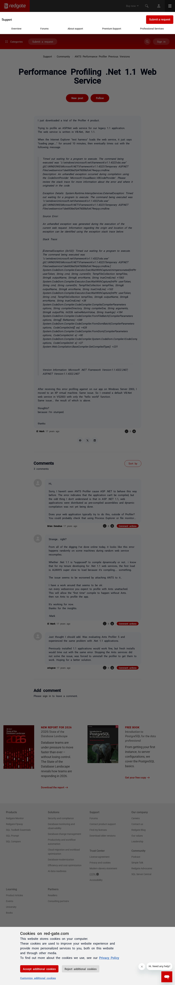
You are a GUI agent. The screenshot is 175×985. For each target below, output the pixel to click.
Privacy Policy (109, 957)
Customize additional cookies (38, 978)
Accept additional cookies (39, 968)
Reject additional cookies (81, 968)
